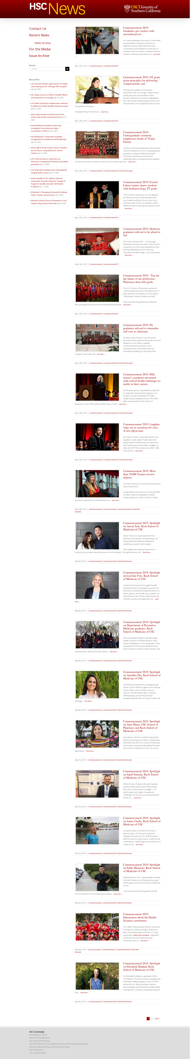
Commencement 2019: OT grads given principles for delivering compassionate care (141, 80)
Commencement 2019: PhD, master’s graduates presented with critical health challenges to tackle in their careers (141, 379)
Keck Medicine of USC (38, 1035)
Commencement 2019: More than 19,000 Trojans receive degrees (139, 474)
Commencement (95, 66)
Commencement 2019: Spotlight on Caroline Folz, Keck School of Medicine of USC (141, 576)
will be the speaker (141, 935)
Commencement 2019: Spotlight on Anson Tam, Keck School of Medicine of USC (141, 526)
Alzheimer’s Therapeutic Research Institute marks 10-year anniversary (49, 193)
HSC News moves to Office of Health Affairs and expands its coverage (49, 96)
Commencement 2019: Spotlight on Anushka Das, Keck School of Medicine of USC (142, 675)
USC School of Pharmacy (39, 1041)
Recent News (39, 35)
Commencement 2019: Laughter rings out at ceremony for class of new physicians (141, 427)
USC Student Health (37, 1053)
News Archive (43, 43)
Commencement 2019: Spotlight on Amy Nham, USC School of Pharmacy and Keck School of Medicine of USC (141, 726)
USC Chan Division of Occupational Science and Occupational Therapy (59, 1043)
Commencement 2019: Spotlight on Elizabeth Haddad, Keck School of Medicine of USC (141, 966)
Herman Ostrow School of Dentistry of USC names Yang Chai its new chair (49, 202)
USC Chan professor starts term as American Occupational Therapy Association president (49, 162)
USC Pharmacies (36, 1050)
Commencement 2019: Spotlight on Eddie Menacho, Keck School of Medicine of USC (141, 868)
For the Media (40, 49)
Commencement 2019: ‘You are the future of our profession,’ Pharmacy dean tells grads (141, 279)
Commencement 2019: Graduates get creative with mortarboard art (138, 31)
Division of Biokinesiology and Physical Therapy (49, 1047)
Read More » (105, 112)
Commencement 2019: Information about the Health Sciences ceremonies (139, 917)
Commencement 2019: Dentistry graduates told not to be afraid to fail (141, 232)
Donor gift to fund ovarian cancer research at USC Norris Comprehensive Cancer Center (49, 150)
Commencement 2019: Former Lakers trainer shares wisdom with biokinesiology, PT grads (140, 185)
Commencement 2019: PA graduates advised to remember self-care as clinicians (141, 328)
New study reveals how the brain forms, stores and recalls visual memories (48, 115)
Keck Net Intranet (126, 171)
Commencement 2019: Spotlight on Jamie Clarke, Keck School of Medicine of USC (142, 821)
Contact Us (37, 28)
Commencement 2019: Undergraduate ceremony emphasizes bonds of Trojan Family (139, 137)
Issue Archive (39, 55)
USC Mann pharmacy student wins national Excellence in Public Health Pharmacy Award (49, 104)
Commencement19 (110, 66)
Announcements (95, 509)
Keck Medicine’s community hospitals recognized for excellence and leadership (48, 138)
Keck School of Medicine (39, 1037)
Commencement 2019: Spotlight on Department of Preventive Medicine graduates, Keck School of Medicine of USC (141, 626)
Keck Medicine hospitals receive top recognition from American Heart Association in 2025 (46, 128)
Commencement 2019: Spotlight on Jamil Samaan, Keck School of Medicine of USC (141, 774)
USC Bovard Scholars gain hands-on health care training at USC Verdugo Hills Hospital (49, 85)
